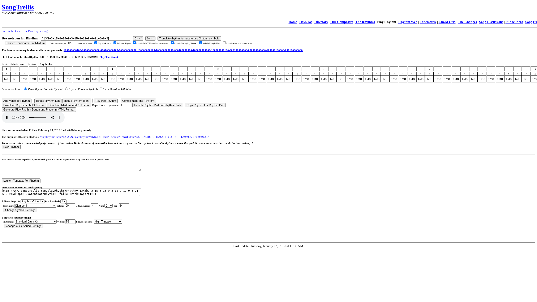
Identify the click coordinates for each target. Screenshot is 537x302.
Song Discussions (491, 22)
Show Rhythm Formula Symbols (45, 89)
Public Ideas (514, 22)
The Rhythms (365, 22)
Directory (321, 22)
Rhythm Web (407, 22)
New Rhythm (11, 146)
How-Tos (305, 22)
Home (293, 22)
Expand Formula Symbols (83, 89)
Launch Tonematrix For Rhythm (26, 43)
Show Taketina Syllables (117, 89)
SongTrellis (18, 7)
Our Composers (341, 22)
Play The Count (108, 57)
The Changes (467, 22)
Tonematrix (428, 22)
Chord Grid (447, 22)
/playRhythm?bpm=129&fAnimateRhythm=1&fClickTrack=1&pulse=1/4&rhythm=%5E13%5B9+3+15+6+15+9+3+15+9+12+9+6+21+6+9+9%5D (124, 136)
